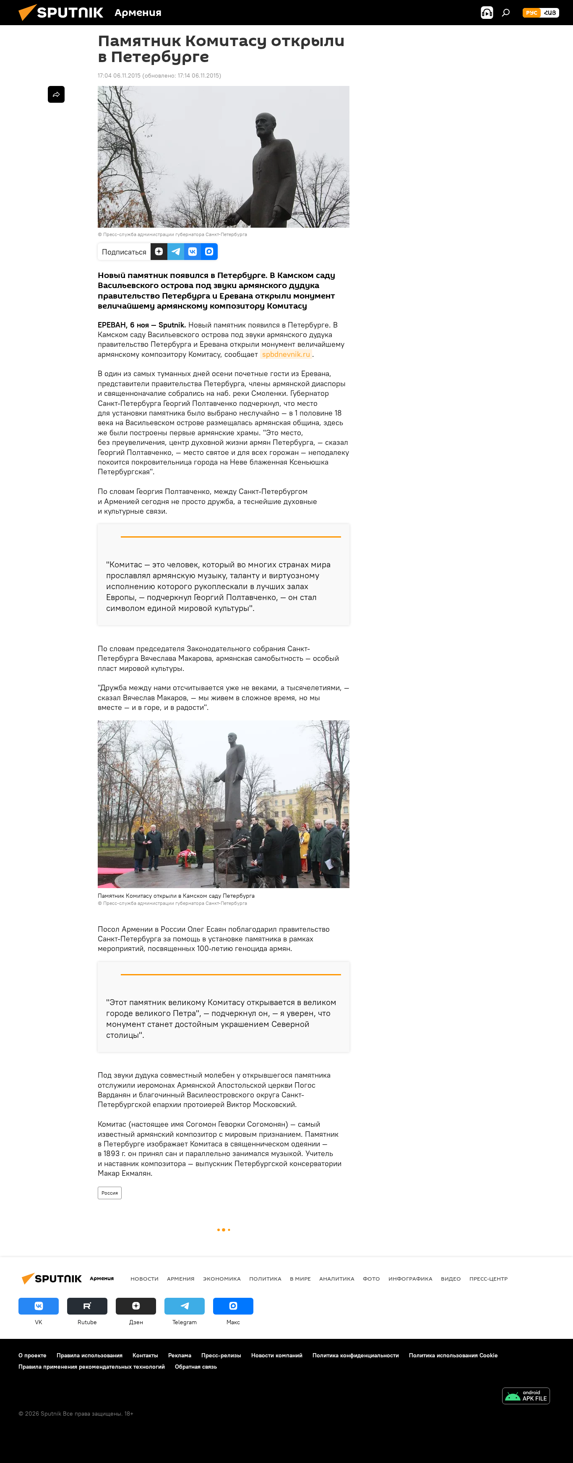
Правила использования (89, 1355)
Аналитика (336, 1278)
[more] (56, 94)
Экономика (222, 1278)
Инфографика (410, 1278)
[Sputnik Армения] (64, 23)
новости (144, 1278)
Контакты (145, 1355)
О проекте (32, 1355)
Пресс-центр (488, 1278)
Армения (181, 1278)
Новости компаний (276, 1355)
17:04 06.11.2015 (119, 75)
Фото (371, 1278)
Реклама (179, 1355)
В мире (300, 1278)
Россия (110, 1193)
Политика (265, 1278)
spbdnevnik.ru (286, 354)
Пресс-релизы (221, 1355)
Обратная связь (196, 1366)
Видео (451, 1278)
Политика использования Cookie (453, 1355)
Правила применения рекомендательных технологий (91, 1366)
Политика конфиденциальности (356, 1355)
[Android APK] (526, 1397)
